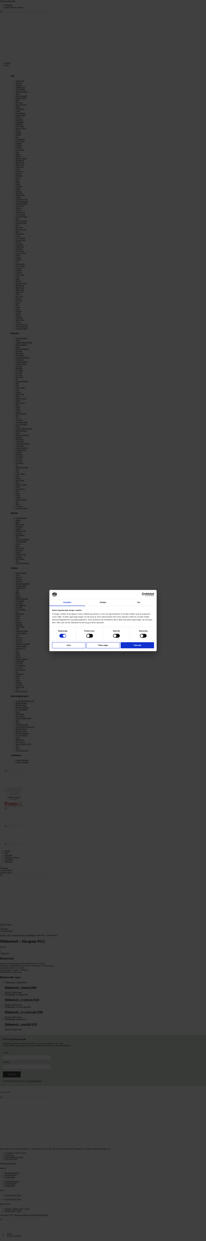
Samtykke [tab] (67, 602)
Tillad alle (137, 645)
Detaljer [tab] (103, 602)
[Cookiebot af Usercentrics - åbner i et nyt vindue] (143, 594)
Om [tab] (138, 602)
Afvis (69, 645)
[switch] (89, 636)
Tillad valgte (103, 645)
